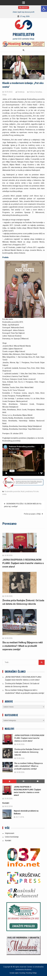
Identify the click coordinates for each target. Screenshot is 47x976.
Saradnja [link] (38, 92)
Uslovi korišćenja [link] (11, 837)
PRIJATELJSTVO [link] (23, 34)
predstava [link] (29, 491)
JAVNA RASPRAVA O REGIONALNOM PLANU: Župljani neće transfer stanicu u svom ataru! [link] (23, 563)
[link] (44, 9)
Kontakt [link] (5, 803)
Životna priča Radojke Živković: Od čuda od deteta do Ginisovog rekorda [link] (28, 752)
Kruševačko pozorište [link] (12, 491)
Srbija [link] (4, 95)
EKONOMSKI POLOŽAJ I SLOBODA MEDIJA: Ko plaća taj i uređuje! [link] (22, 505)
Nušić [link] (23, 491)
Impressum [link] (9, 833)
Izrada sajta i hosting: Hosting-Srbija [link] (23, 973)
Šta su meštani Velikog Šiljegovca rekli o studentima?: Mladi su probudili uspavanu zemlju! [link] (22, 646)
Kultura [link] (32, 92)
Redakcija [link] (20, 92)
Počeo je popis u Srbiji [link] (32, 514)
